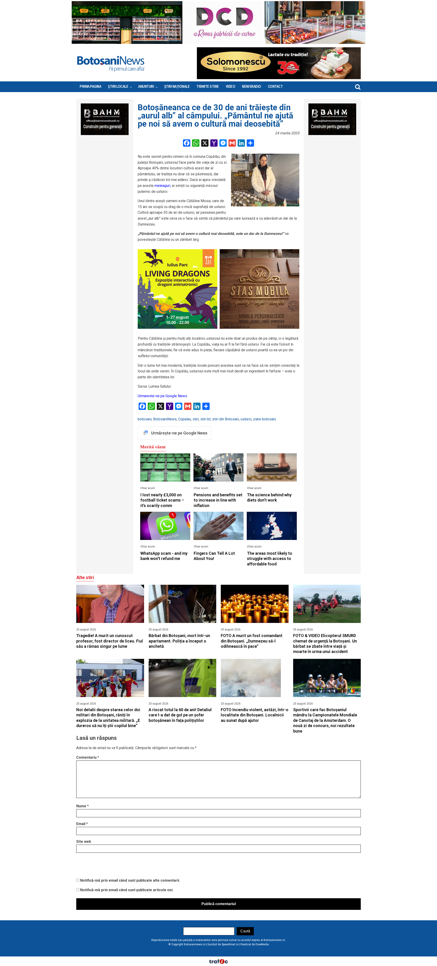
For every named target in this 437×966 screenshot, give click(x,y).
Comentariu (87, 757)
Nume (82, 806)
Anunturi (146, 86)
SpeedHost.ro (230, 944)
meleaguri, (163, 185)
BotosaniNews (165, 419)
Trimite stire (207, 86)
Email (82, 824)
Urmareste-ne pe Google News (162, 396)
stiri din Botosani (225, 419)
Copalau (184, 419)
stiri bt (205, 419)
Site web (83, 841)
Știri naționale (177, 86)
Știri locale (118, 86)
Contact (275, 86)
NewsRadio (251, 86)
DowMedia (262, 944)
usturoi (246, 419)
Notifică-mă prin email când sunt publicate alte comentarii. (130, 880)
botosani (145, 419)
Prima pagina (90, 86)
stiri (196, 419)
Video (230, 86)
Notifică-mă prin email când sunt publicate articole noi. (126, 890)
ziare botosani (264, 419)
